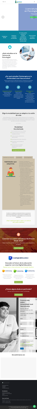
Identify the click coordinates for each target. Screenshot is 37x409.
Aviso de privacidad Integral (22, 407)
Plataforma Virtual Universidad (7, 393)
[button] (34, 406)
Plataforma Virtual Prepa (6, 392)
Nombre (21, 318)
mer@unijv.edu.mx (8, 402)
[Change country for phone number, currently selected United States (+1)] (21, 331)
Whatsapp (22, 329)
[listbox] (27, 338)
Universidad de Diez (5, 385)
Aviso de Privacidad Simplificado (28, 344)
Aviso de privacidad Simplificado (15, 407)
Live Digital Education (5, 388)
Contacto (3, 387)
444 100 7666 (8, 401)
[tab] (8, 157)
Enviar (22, 348)
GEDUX (3, 394)
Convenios (4, 386)
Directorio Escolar (5, 395)
